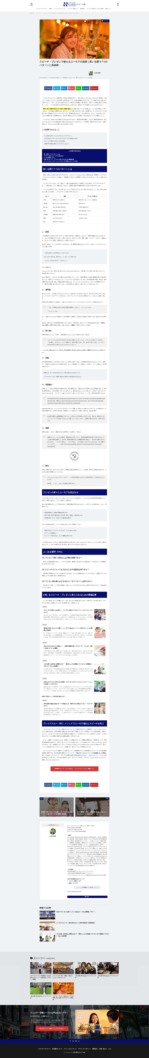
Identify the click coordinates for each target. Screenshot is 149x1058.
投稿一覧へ (87, 896)
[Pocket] (71, 88)
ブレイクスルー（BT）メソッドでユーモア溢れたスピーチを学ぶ (61, 161)
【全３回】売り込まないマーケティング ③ (85, 976)
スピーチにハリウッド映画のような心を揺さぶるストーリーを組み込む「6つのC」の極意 (40, 977)
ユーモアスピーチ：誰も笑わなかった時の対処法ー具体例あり (75, 923)
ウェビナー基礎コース (73, 8)
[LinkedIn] (86, 88)
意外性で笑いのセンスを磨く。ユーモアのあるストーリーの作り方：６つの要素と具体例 (68, 629)
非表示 (78, 151)
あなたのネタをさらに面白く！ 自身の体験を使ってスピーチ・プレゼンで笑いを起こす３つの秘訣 (68, 647)
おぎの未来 (97, 73)
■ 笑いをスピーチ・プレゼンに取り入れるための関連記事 (59, 159)
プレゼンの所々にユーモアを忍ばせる (54, 156)
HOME (33, 13)
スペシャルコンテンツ (59, 8)
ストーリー (39, 13)
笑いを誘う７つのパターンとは (52, 154)
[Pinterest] (94, 88)
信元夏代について (57, 1048)
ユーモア (73, 77)
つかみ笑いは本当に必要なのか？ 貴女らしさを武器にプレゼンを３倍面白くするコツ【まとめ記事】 (68, 665)
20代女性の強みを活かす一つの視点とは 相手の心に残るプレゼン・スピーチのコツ (68, 705)
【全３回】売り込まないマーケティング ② (108, 976)
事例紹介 (82, 8)
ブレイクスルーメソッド (82, 77)
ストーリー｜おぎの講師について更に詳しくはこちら (87, 887)
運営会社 (94, 1048)
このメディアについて (41, 8)
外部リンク (108, 8)
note (109, 1048)
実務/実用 (65, 77)
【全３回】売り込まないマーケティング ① (41, 997)
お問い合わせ (103, 1048)
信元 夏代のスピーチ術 (79, 1052)
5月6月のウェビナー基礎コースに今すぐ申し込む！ (52, 1028)
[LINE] (78, 88)
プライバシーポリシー (84, 1048)
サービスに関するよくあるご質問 (95, 8)
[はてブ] (64, 88)
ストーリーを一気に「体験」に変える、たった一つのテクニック (63, 976)
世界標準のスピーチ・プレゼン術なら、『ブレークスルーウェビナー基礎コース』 (74, 768)
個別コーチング (72, 883)
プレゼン (69, 77)
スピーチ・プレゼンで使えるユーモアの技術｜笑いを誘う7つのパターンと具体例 (61, 13)
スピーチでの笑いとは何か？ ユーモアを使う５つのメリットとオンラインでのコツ (68, 611)
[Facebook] (48, 88)
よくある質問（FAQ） (50, 157)
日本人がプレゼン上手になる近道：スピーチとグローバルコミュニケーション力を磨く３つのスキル (68, 683)
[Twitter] (56, 88)
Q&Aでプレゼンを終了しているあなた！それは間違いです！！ (76, 912)
